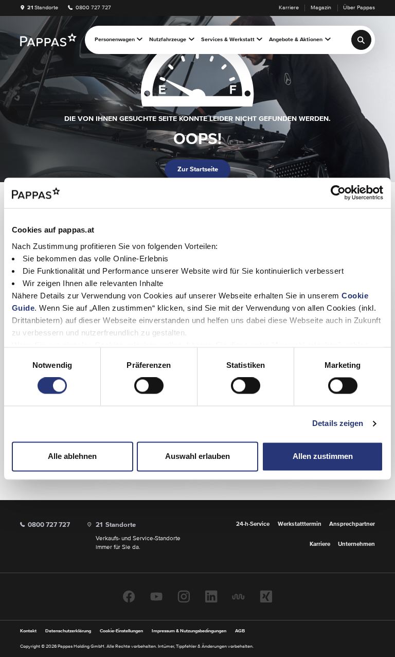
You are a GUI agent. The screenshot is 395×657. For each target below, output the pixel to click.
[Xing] (266, 596)
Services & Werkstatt (228, 39)
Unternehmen (356, 544)
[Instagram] (183, 596)
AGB (240, 631)
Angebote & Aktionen (295, 39)
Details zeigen (337, 423)
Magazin (321, 7)
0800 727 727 (92, 7)
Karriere (289, 7)
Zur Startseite (197, 169)
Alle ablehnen (72, 456)
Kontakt (28, 631)
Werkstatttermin (299, 524)
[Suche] (361, 40)
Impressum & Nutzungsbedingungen (189, 631)
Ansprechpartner (352, 524)
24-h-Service (253, 524)
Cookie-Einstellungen (121, 631)
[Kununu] (238, 596)
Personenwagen (115, 39)
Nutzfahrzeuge (167, 39)
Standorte (42, 7)
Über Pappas (359, 7)
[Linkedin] (211, 596)
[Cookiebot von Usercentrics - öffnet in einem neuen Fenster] (338, 193)
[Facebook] (129, 596)
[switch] (149, 386)
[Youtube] (156, 596)
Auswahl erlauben (197, 456)
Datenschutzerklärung (68, 631)
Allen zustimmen (323, 456)
